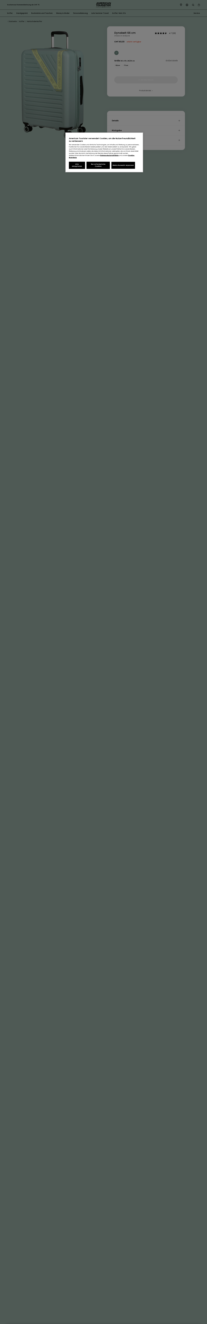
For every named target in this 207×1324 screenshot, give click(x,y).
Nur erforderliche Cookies (98, 165)
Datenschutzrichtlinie (109, 156)
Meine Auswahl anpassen (123, 165)
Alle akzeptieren (77, 165)
